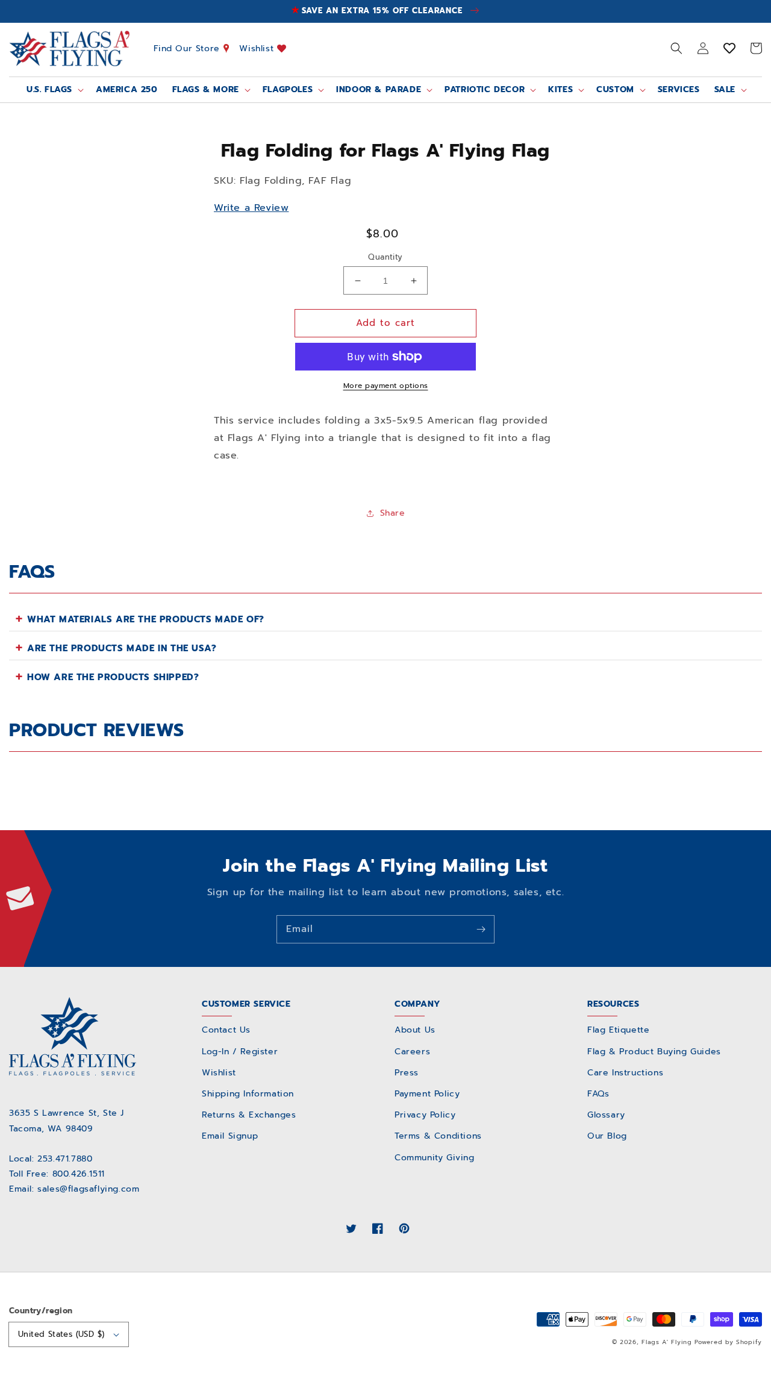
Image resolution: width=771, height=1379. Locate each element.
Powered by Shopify (728, 1341)
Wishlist (257, 48)
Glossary (606, 1115)
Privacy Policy (425, 1115)
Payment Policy (427, 1093)
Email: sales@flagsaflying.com (74, 1189)
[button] (676, 48)
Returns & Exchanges (249, 1115)
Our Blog (607, 1136)
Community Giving (435, 1157)
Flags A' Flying (666, 1341)
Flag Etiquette (618, 1030)
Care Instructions (625, 1072)
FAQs (598, 1093)
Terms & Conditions (438, 1136)
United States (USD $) (61, 1334)
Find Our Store (188, 48)
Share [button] (392, 513)
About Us (415, 1030)
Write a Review (251, 208)
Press (407, 1072)
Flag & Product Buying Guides (654, 1051)
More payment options (385, 385)
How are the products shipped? (113, 677)
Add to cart (385, 323)
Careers (412, 1051)
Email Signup (230, 1136)
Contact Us (226, 1030)
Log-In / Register (240, 1051)
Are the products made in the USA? (122, 648)
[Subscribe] (480, 929)
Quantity (385, 257)
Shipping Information (248, 1093)
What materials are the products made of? (145, 619)
